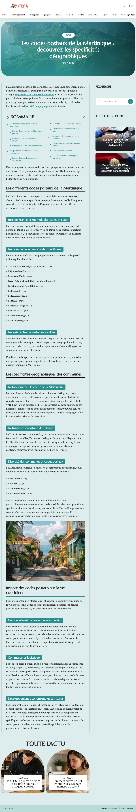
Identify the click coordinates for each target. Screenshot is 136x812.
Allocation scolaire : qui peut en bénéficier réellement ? (115, 142)
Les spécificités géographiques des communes (24, 151)
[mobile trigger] (5, 6)
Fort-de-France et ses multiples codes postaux (27, 132)
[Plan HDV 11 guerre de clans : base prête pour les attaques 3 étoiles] (22, 771)
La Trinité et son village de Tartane (67, 124)
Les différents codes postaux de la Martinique (23, 125)
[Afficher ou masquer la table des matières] (59, 117)
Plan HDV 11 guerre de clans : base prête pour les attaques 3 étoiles (23, 783)
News (68, 35)
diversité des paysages (36, 106)
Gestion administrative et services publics (66, 144)
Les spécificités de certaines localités (27, 146)
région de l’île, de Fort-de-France (34, 94)
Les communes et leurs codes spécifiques (24, 139)
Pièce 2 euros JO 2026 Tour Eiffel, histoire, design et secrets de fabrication (115, 168)
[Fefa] (19, 6)
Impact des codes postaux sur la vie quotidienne (64, 137)
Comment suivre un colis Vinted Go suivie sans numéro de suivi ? (68, 783)
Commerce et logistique (62, 150)
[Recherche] (124, 6)
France (20, 226)
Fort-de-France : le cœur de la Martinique (24, 159)
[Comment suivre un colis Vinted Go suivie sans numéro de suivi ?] (68, 771)
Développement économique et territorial (66, 156)
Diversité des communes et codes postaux (66, 129)
